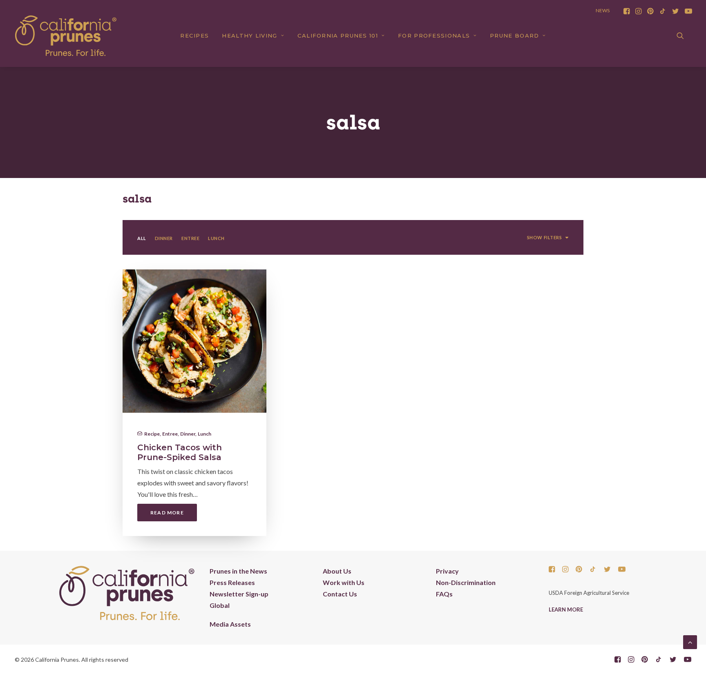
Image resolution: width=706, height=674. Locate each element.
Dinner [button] (164, 238)
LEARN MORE (566, 609)
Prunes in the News (238, 571)
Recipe (152, 434)
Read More (167, 512)
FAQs (444, 594)
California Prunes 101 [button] (337, 35)
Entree (170, 434)
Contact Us (340, 594)
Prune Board (514, 35)
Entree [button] (190, 238)
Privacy (447, 571)
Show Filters (544, 237)
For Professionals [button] (434, 35)
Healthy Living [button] (249, 35)
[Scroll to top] (690, 641)
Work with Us (343, 582)
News (603, 10)
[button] (626, 11)
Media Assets (230, 624)
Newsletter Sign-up (239, 594)
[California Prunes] (66, 35)
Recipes (194, 35)
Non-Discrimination (466, 582)
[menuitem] (626, 11)
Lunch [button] (216, 238)
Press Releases (232, 582)
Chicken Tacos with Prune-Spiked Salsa (179, 452)
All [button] (141, 238)
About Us (337, 571)
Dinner (187, 434)
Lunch (204, 434)
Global (220, 605)
